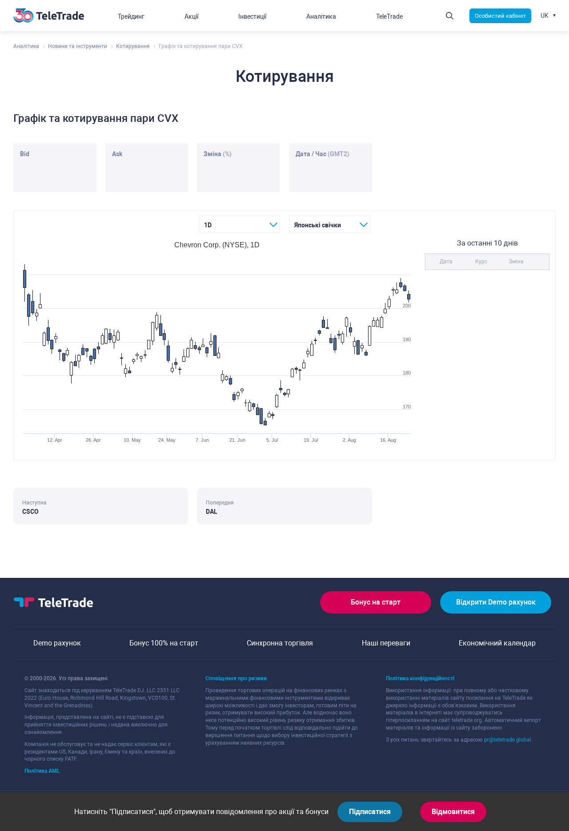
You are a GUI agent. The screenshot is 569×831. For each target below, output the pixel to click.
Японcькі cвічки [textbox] (317, 225)
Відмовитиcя (453, 811)
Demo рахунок (57, 643)
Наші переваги (386, 643)
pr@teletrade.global (507, 740)
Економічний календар (497, 643)
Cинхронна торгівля (280, 643)
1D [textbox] (208, 225)
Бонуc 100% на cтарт (163, 643)
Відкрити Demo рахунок (496, 602)
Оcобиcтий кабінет (500, 15)
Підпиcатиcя (370, 811)
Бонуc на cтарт (376, 602)
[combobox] (239, 224)
